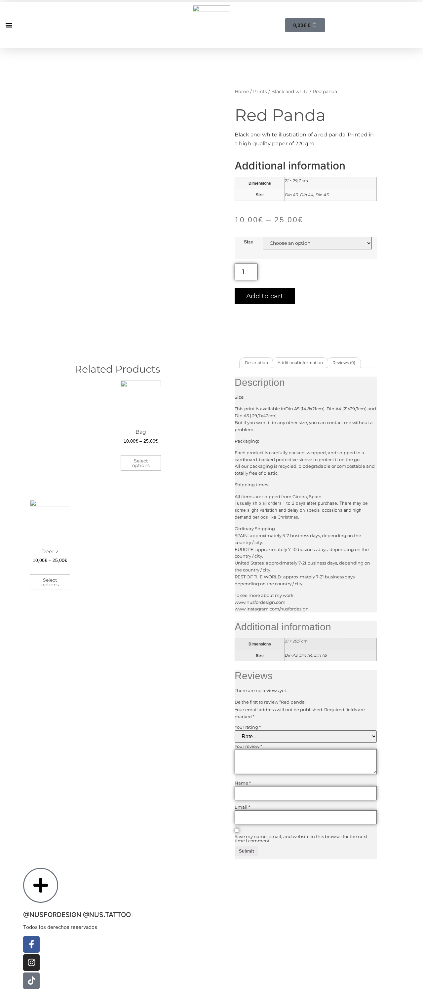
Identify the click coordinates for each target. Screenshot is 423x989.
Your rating (248, 727)
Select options (141, 463)
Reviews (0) (343, 362)
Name (243, 783)
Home (242, 91)
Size (248, 241)
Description (256, 362)
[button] (8, 24)
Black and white (289, 91)
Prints (260, 91)
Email (242, 807)
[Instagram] (31, 962)
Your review (248, 746)
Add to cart (264, 296)
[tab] (256, 362)
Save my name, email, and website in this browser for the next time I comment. (301, 838)
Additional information (300, 362)
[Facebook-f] (31, 944)
